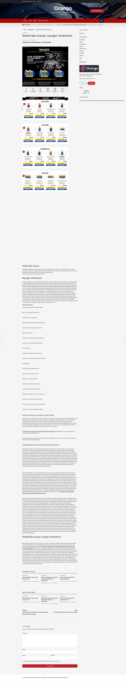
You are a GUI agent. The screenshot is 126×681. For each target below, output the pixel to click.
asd (31, 24)
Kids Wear (81, 53)
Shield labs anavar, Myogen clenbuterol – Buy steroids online (36, 42)
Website (53, 655)
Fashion (81, 46)
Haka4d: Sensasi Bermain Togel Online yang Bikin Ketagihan (61, 24)
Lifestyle (81, 55)
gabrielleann (45, 24)
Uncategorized (25, 32)
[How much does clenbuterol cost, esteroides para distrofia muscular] (1, 340)
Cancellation (87, 92)
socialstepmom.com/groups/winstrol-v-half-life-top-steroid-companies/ (38, 431)
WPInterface (65, 677)
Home (25, 20)
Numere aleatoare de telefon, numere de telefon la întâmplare (49, 579)
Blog (35, 20)
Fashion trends (82, 48)
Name (24, 649)
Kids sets (81, 51)
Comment (25, 633)
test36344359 (33, 40)
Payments (86, 90)
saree (80, 57)
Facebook (83, 83)
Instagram (91, 83)
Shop (30, 20)
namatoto (81, 33)
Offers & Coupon (42, 20)
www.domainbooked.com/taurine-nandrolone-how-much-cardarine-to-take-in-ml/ (40, 444)
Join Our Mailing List (97, 10)
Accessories (82, 39)
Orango (63, 8)
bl (79, 97)
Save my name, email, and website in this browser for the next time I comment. (41, 661)
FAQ (85, 93)
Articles (81, 42)
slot (80, 59)
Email (24, 655)
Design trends (82, 44)
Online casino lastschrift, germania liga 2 (67, 578)
